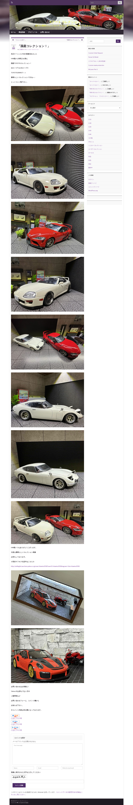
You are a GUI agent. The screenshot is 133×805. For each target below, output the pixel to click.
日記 (89, 164)
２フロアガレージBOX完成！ (97, 61)
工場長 (21, 49)
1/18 (25, 49)
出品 (89, 160)
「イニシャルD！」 (20, 40)
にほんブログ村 (16, 718)
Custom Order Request (95, 53)
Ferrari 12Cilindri (93, 57)
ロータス (91, 153)
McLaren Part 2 (93, 69)
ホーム (13, 32)
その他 (90, 138)
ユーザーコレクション (95, 149)
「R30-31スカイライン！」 (96, 89)
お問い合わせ (45, 32)
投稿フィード (92, 183)
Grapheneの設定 (24, 802)
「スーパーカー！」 (94, 81)
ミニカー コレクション (33, 49)
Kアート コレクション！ (66, 22)
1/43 (89, 130)
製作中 (90, 167)
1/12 (89, 119)
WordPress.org (93, 190)
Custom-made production (96, 65)
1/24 (89, 127)
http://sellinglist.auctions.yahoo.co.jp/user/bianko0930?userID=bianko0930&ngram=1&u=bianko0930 (45, 566)
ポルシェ (91, 141)
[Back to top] (128, 800)
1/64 (89, 134)
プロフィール (32, 32)
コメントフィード (93, 187)
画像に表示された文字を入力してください (26, 772)
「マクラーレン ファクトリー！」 (99, 96)
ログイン (91, 179)
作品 (89, 156)
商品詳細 (22, 32)
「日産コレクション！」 (73, 40)
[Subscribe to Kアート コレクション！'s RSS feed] (12, 2)
